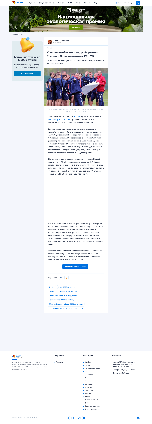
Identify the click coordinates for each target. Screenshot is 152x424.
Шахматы (88, 387)
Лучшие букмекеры (92, 409)
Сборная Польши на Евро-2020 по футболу (66, 304)
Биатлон (88, 393)
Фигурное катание (46, 3)
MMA (70, 3)
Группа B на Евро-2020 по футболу (63, 291)
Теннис (87, 3)
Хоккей (61, 3)
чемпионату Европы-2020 (59, 119)
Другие (87, 403)
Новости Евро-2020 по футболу (61, 300)
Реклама (59, 362)
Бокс (78, 3)
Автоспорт (89, 384)
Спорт (14, 34)
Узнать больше (27, 74)
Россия (77, 116)
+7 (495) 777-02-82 (128, 370)
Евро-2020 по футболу (67, 287)
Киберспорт (89, 390)
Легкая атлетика (91, 400)
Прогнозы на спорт (92, 406)
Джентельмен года (125, 3)
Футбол (32, 3)
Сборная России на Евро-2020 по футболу (66, 308)
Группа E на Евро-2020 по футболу (63, 296)
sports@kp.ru (124, 373)
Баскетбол (89, 375)
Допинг (87, 397)
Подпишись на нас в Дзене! (75, 266)
